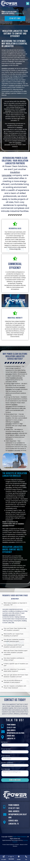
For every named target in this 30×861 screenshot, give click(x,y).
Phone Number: (6, 749)
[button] (27, 3)
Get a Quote (4, 859)
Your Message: (5, 769)
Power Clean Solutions (20, 837)
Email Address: (5, 756)
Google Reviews (11, 859)
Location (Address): (7, 763)
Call (26, 859)
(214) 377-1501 (11, 727)
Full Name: (4, 742)
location (18, 859)
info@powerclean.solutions (15, 733)
